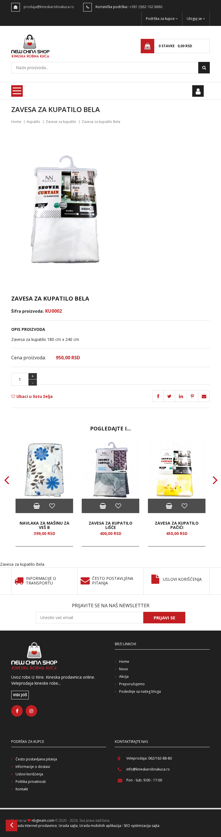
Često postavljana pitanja (36, 759)
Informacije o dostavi (33, 766)
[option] (44, 494)
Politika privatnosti (31, 781)
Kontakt (22, 789)
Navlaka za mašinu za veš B (44, 525)
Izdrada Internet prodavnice (34, 825)
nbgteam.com (43, 820)
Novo (123, 669)
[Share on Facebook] (158, 396)
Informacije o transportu (41, 581)
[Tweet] (169, 396)
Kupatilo (33, 121)
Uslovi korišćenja (182, 579)
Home (16, 121)
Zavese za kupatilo (61, 121)
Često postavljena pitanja (112, 581)
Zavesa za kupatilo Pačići (177, 525)
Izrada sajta (68, 825)
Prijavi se (164, 617)
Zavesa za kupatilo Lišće (110, 525)
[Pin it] (181, 396)
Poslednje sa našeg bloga (140, 691)
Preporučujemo (132, 684)
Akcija (124, 676)
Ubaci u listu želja (34, 396)
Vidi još (20, 694)
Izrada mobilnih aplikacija (100, 825)
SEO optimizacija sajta (141, 825)
